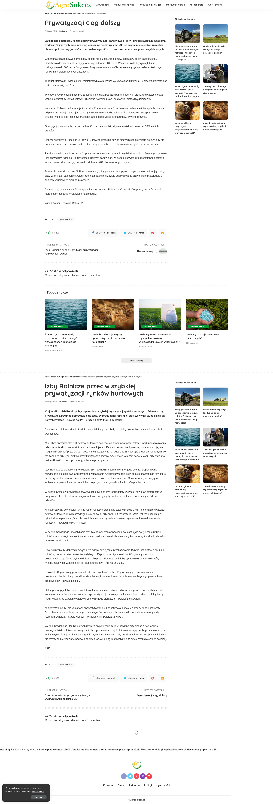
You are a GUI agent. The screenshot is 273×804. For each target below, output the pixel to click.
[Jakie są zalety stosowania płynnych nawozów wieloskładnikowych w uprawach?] (160, 315)
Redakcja (63, 31)
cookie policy (38, 791)
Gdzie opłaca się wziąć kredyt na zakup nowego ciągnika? (214, 49)
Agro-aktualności (77, 31)
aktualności (66, 219)
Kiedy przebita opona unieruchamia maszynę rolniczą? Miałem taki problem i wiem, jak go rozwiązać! (187, 53)
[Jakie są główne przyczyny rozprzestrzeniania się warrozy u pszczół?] (187, 110)
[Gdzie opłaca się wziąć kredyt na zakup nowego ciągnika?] (215, 33)
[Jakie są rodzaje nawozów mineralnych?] (207, 315)
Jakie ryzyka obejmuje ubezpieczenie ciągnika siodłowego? (215, 89)
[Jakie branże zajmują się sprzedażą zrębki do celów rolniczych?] (215, 110)
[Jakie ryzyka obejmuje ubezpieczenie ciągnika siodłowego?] (215, 73)
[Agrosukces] (68, 4)
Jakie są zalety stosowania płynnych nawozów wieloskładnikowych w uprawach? (159, 338)
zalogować (63, 275)
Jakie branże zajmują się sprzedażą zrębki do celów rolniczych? (215, 126)
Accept (38, 797)
